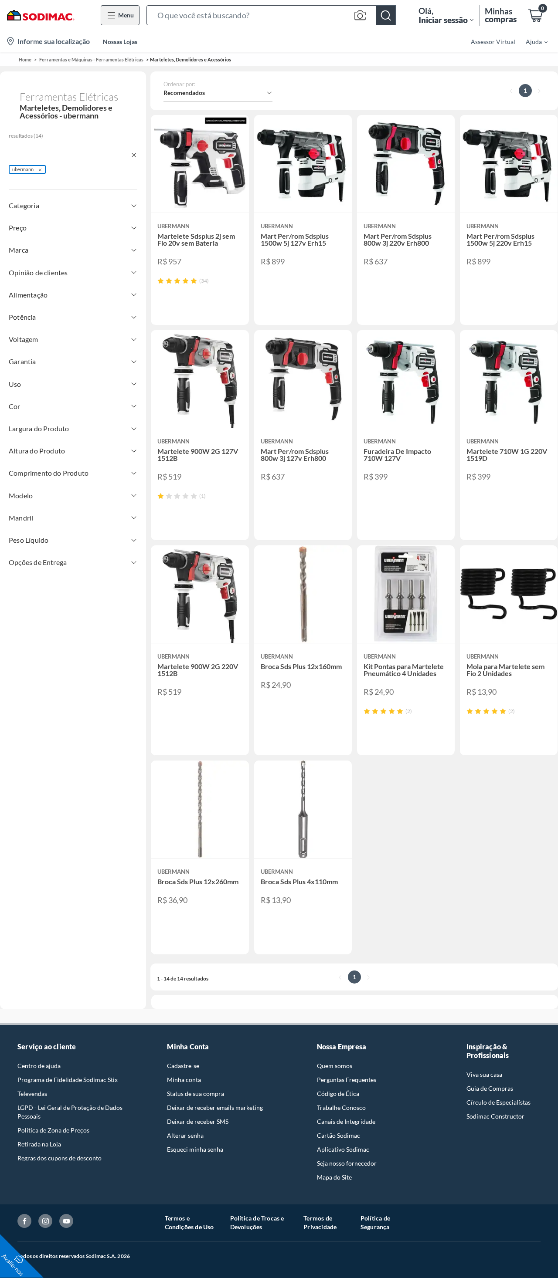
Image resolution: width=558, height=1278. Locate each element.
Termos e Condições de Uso (189, 1222)
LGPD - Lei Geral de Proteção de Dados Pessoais (69, 1112)
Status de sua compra (195, 1093)
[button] (271, 15)
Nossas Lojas (120, 41)
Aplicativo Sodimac (343, 1149)
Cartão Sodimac (338, 1135)
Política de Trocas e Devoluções (257, 1222)
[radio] (160, 280)
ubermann (23, 169)
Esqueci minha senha (195, 1149)
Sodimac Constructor (495, 1116)
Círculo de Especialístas (498, 1102)
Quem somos (334, 1065)
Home (25, 59)
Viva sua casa (484, 1074)
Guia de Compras (489, 1088)
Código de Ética (338, 1093)
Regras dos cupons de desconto (59, 1158)
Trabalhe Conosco (341, 1107)
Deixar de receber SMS (197, 1121)
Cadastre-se (183, 1065)
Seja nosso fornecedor (347, 1163)
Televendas (32, 1093)
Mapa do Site (334, 1177)
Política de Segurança (375, 1222)
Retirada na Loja (39, 1144)
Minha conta (184, 1079)
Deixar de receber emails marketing (215, 1107)
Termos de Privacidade (320, 1222)
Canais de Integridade (346, 1121)
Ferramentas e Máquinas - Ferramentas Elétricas (91, 59)
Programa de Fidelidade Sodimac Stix (67, 1079)
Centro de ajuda (39, 1065)
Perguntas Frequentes (346, 1079)
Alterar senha (185, 1135)
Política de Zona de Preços (53, 1130)
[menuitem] (531, 41)
